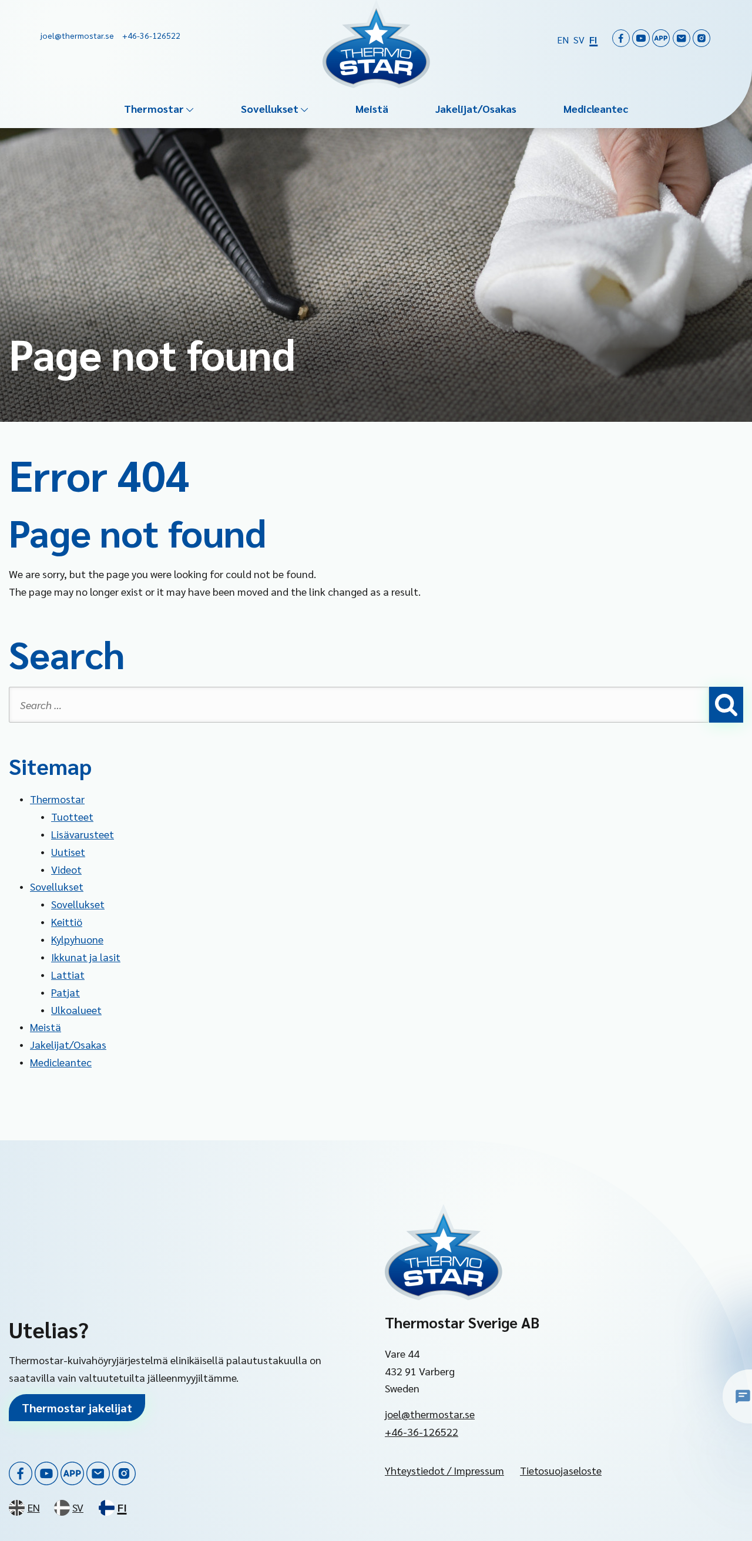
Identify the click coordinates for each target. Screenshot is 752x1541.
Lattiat (68, 974)
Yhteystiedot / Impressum (444, 1470)
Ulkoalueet (76, 1009)
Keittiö (66, 921)
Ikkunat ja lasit (85, 956)
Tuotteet (72, 816)
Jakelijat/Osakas (475, 108)
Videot (66, 869)
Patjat (65, 992)
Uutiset (68, 851)
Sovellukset (269, 108)
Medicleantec (595, 108)
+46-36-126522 (421, 1431)
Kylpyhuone (77, 939)
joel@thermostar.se (430, 1414)
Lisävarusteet (82, 834)
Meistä (371, 108)
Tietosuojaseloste (561, 1470)
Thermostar (154, 108)
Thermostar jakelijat (77, 1407)
